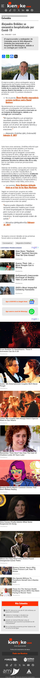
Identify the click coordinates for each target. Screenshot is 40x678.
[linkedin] (23, 10)
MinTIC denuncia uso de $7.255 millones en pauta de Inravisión (21, 611)
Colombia (6, 18)
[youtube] (27, 10)
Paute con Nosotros (20, 654)
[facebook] (32, 10)
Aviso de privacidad (20, 646)
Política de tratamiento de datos (20, 649)
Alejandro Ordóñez (23, 243)
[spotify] (6, 10)
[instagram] (14, 10)
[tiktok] (10, 10)
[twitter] (19, 10)
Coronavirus (7, 243)
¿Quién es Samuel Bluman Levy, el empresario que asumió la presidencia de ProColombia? (20, 621)
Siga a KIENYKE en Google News (17, 302)
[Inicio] (19, 5)
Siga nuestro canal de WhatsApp (17, 311)
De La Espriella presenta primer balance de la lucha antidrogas (20, 627)
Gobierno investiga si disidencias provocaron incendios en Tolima (17, 616)
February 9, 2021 (10, 135)
